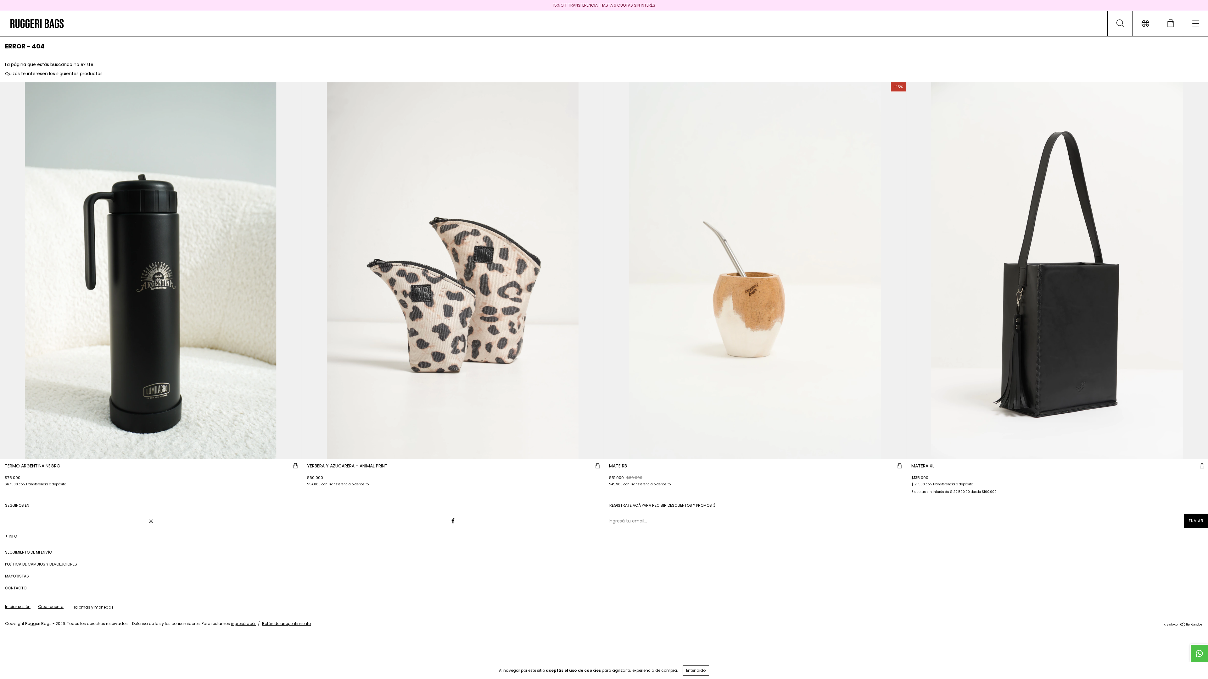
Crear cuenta (51, 606)
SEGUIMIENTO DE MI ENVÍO (28, 552)
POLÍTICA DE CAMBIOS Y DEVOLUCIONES (41, 564)
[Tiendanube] (1183, 625)
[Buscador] (1119, 23)
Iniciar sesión (18, 606)
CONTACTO (15, 588)
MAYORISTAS (17, 576)
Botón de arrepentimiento (286, 623)
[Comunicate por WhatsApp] (1199, 653)
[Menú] (1195, 23)
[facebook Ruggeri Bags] (453, 521)
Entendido (696, 670)
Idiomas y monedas (94, 607)
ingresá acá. (243, 623)
